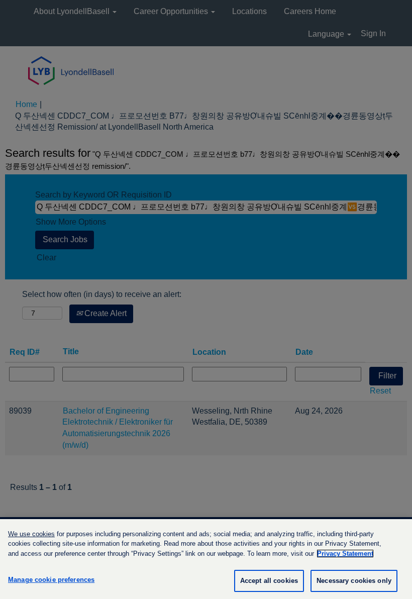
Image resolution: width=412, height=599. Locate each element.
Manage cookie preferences (51, 579)
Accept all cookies (269, 580)
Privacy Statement (345, 553)
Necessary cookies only (354, 580)
